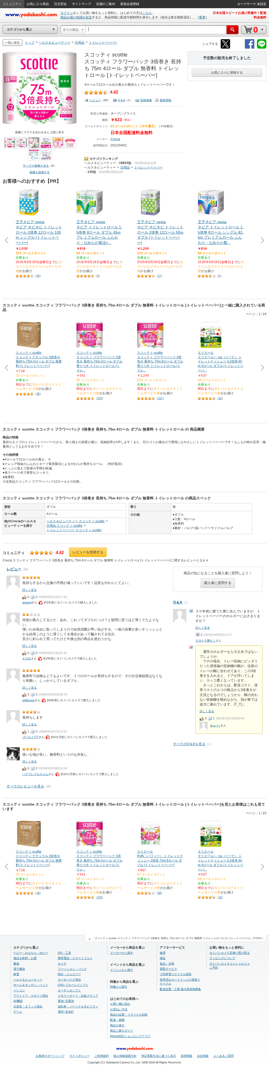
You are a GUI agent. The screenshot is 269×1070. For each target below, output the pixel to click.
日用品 (125, 167)
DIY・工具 (64, 952)
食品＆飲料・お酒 (25, 958)
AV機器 (18, 1000)
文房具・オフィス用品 (27, 1006)
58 (159, 892)
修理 (162, 952)
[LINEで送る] (261, 47)
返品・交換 (167, 963)
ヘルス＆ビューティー (100, 163)
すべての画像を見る (36, 165)
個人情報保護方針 (125, 1055)
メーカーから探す (121, 952)
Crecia (115, 139)
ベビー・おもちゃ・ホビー (30, 952)
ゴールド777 (30, 737)
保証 (162, 958)
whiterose (28, 700)
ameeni (27, 602)
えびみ (26, 658)
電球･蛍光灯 (66, 1011)
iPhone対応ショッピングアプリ (130, 1036)
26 (38, 393)
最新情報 (165, 100)
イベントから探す (121, 969)
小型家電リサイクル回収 (176, 974)
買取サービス (168, 968)
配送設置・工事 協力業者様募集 (180, 989)
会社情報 (203, 1055)
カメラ (62, 963)
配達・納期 (117, 1019)
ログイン (66, 13)
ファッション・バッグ (72, 968)
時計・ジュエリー (69, 974)
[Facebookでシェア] (249, 47)
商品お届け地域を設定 (76, 17)
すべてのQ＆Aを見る (189, 744)
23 (220, 398)
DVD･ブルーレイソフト (73, 984)
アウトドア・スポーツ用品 (30, 995)
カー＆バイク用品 (69, 979)
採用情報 (186, 1055)
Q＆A (121, 100)
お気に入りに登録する (227, 72)
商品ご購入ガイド (121, 1030)
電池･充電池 (66, 1000)
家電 (16, 974)
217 (160, 398)
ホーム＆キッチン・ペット (30, 984)
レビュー (95, 100)
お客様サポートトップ (50, 1055)
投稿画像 (146, 100)
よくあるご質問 (223, 1055)
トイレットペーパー (148, 167)
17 (159, 275)
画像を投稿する (39, 172)
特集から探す (118, 986)
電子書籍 (19, 968)
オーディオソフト (69, 990)
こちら (147, 13)
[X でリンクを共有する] (225, 47)
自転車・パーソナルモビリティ (78, 1006)
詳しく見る (202, 627)
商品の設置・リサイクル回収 (129, 1014)
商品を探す (117, 1025)
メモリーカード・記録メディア (78, 995)
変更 (202, 17)
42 (38, 275)
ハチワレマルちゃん (35, 774)
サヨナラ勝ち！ (205, 640)
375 (99, 398)
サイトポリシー (79, 1055)
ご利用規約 (101, 1055)
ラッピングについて (222, 958)
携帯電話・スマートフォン (75, 958)
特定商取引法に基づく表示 (158, 1055)
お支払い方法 (118, 1009)
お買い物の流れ (120, 1003)
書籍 (16, 963)
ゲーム (17, 1011)
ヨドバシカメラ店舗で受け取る (229, 952)
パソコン (19, 990)
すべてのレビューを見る (25, 786)
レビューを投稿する (88, 552)
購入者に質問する (217, 583)
